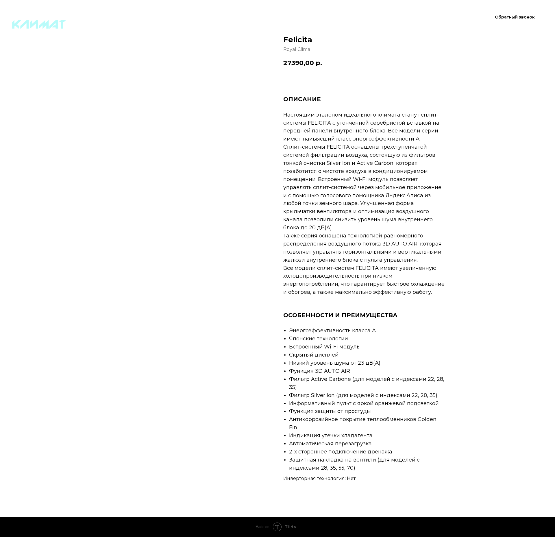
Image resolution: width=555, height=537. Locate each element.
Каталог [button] (231, 17)
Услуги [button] (272, 17)
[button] (514, 17)
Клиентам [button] (316, 17)
